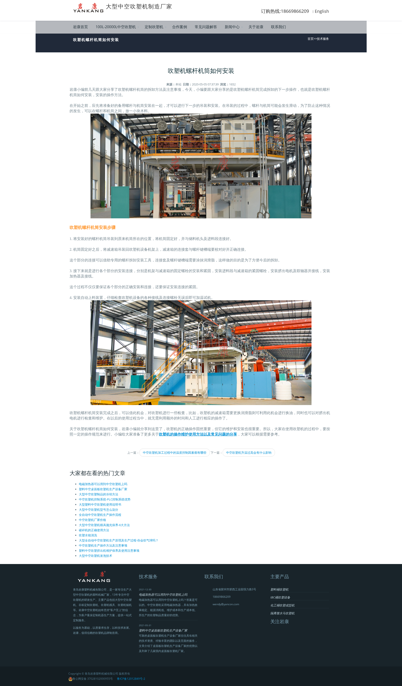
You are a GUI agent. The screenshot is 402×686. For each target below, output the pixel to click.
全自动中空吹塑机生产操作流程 (100, 515)
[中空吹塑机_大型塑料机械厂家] (89, 7)
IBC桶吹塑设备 (280, 597)
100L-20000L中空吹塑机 (116, 26)
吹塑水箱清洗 (88, 535)
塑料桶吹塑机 (279, 589)
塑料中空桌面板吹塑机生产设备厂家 (103, 489)
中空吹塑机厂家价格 (92, 520)
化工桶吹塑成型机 (282, 605)
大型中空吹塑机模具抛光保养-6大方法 (104, 525)
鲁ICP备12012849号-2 (131, 679)
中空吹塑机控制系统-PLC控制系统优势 (105, 499)
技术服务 (323, 39)
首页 (311, 39)
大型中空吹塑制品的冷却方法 (98, 494)
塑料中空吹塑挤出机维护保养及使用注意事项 (109, 550)
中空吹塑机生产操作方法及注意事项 (103, 545)
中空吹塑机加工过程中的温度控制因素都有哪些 (174, 452)
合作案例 (179, 26)
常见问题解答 (206, 26)
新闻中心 (232, 26)
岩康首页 (80, 26)
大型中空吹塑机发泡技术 (95, 556)
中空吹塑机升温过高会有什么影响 (248, 452)
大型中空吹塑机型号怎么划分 (98, 509)
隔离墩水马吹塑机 (282, 613)
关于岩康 (255, 26)
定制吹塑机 (154, 26)
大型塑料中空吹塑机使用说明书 (100, 504)
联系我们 (278, 26)
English (322, 11)
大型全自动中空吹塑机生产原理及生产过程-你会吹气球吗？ (118, 540)
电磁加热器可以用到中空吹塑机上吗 (103, 484)
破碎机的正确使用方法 (94, 530)
